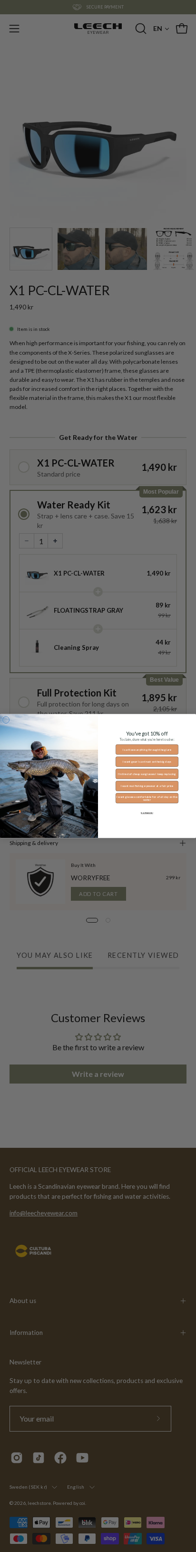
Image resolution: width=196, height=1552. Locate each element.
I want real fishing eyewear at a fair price (147, 785)
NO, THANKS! (147, 813)
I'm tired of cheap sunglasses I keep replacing (147, 774)
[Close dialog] (6, 720)
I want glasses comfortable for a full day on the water (147, 798)
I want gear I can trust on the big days (147, 761)
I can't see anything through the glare (147, 749)
